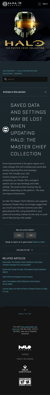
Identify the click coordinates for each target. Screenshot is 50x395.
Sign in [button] (45, 4)
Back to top (25, 314)
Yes (19, 235)
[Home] (12, 4)
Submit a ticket (39, 242)
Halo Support (9, 71)
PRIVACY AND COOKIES (25, 359)
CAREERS (25, 354)
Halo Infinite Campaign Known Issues (18, 276)
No (31, 235)
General (18, 73)
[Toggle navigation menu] (39, 4)
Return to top (23, 250)
